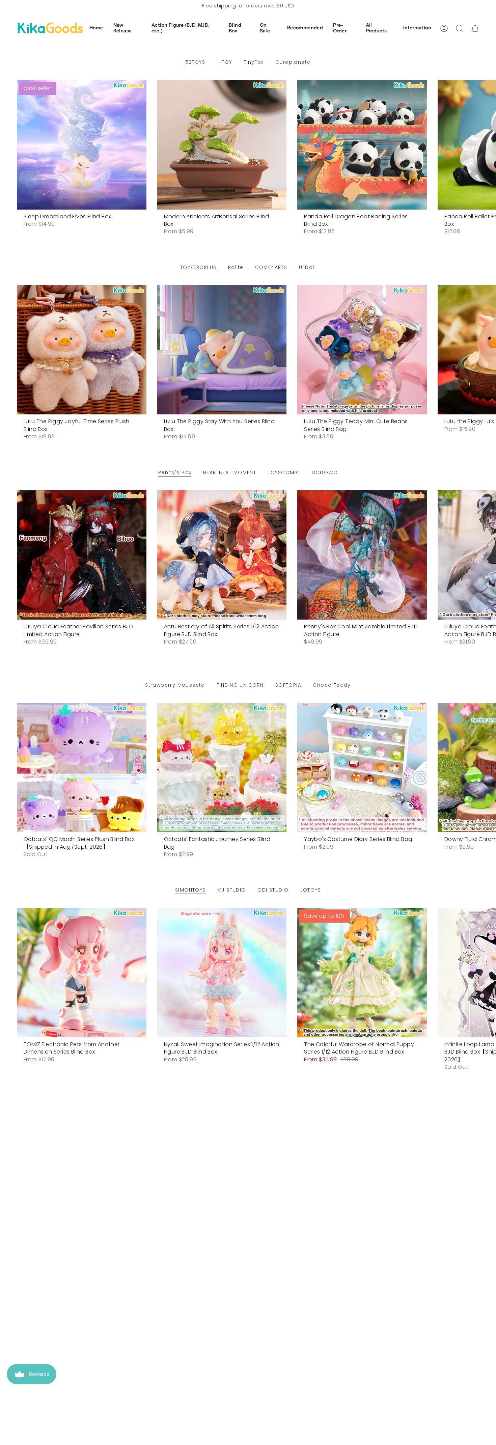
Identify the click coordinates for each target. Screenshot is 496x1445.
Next (486, 145)
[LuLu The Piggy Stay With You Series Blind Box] (222, 350)
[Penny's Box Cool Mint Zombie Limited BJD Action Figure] (362, 555)
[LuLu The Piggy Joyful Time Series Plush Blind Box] (81, 350)
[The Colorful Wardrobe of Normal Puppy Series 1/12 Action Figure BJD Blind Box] (362, 972)
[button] (127, 28)
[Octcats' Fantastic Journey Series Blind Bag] (222, 768)
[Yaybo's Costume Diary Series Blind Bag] (362, 768)
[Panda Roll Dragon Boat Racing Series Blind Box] (362, 145)
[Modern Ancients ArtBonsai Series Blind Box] (222, 145)
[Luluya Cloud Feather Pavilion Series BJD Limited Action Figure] (81, 555)
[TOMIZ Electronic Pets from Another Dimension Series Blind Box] (81, 972)
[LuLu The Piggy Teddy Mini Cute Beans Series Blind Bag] (362, 350)
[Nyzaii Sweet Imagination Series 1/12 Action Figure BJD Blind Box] (222, 972)
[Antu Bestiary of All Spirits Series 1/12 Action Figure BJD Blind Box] (222, 555)
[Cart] (475, 28)
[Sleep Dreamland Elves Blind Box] (81, 145)
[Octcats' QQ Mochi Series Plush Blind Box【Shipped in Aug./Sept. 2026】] (81, 768)
